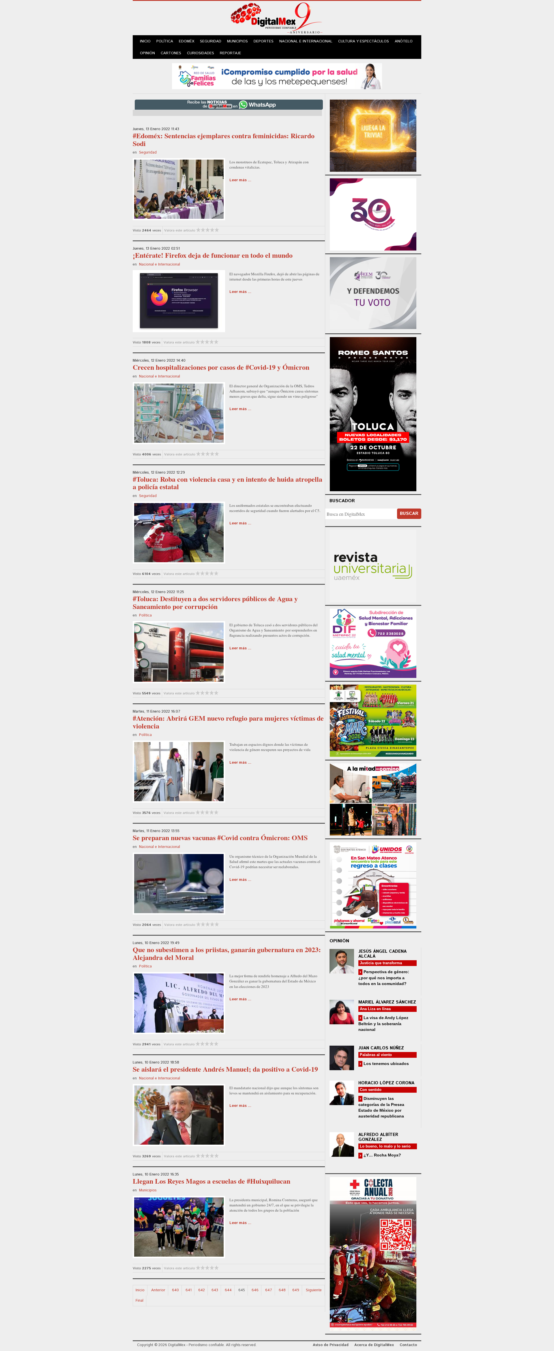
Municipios (237, 41)
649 (295, 1290)
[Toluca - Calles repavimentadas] (373, 798)
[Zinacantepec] (373, 720)
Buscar (409, 513)
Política (164, 41)
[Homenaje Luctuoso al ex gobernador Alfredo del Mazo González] (179, 1002)
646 (255, 1290)
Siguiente (314, 1290)
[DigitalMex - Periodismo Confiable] (277, 19)
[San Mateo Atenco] (373, 884)
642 (201, 1290)
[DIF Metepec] (373, 643)
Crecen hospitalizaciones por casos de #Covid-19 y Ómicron (221, 367)
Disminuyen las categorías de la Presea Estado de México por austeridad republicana (381, 1107)
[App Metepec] (277, 75)
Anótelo (404, 41)
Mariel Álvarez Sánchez (387, 1002)
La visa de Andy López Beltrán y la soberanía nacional (383, 1023)
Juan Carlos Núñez (381, 1048)
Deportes (264, 41)
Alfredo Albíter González (378, 1137)
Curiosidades (200, 53)
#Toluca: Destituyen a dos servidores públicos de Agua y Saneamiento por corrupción (215, 602)
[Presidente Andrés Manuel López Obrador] (179, 1114)
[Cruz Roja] (373, 1253)
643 (215, 1290)
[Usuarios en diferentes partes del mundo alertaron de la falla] (179, 300)
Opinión (147, 53)
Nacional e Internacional (305, 41)
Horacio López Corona (386, 1083)
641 (189, 1290)
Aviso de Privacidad (331, 1345)
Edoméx (186, 41)
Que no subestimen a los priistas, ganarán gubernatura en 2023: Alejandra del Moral (227, 953)
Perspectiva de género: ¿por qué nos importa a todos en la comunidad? (383, 977)
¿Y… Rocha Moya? (381, 1155)
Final (139, 1300)
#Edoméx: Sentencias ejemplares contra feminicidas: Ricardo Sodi (224, 139)
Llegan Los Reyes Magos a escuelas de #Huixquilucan (211, 1181)
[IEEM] (373, 214)
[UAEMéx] (373, 565)
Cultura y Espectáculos (363, 41)
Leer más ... (240, 180)
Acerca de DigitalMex (374, 1345)
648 (282, 1290)
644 (228, 1290)
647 (268, 1290)
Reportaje (230, 53)
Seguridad (210, 41)
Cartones (171, 53)
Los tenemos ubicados (385, 1063)
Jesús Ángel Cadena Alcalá (382, 953)
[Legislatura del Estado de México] (373, 135)
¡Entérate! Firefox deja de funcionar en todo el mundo (213, 255)
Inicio (145, 41)
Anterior (158, 1290)
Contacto (408, 1345)
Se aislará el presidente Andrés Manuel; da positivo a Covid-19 (225, 1069)
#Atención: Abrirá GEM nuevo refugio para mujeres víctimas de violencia (228, 721)
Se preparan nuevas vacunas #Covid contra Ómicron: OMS (220, 837)
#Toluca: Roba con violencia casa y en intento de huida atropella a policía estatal (227, 483)
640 (175, 1290)
